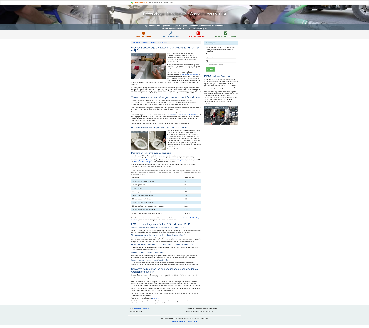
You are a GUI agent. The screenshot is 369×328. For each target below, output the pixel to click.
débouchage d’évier (180, 160)
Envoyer (210, 69)
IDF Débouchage (140, 2)
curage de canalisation (143, 160)
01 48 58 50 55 (156, 298)
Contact (171, 2)
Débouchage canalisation (141, 309)
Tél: (207, 61)
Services (154, 2)
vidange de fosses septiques (190, 75)
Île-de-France (163, 2)
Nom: (207, 54)
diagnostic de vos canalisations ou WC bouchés (182, 115)
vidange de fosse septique (142, 162)
